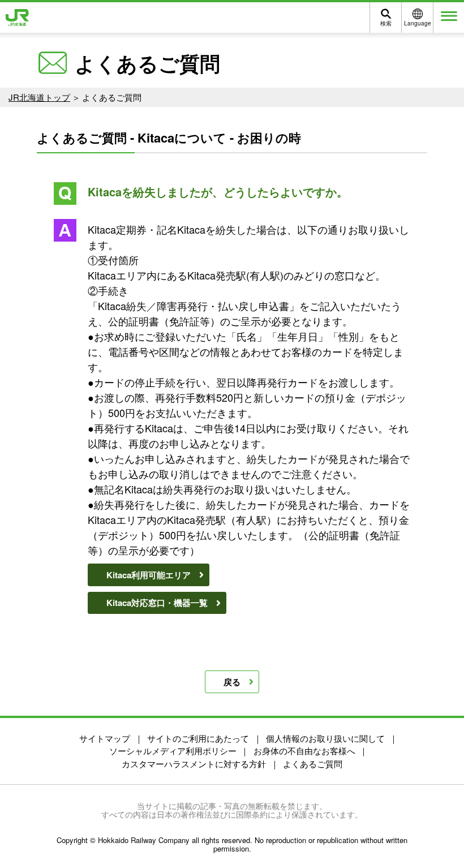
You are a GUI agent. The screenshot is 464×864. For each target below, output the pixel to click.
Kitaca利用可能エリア (148, 575)
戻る (232, 682)
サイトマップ (104, 738)
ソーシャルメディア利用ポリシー (173, 750)
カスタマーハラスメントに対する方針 (194, 764)
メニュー (449, 23)
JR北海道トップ (39, 97)
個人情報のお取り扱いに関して (325, 738)
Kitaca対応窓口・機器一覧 (157, 602)
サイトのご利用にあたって (198, 738)
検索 (386, 23)
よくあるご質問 (312, 764)
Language (417, 23)
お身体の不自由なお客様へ (304, 750)
